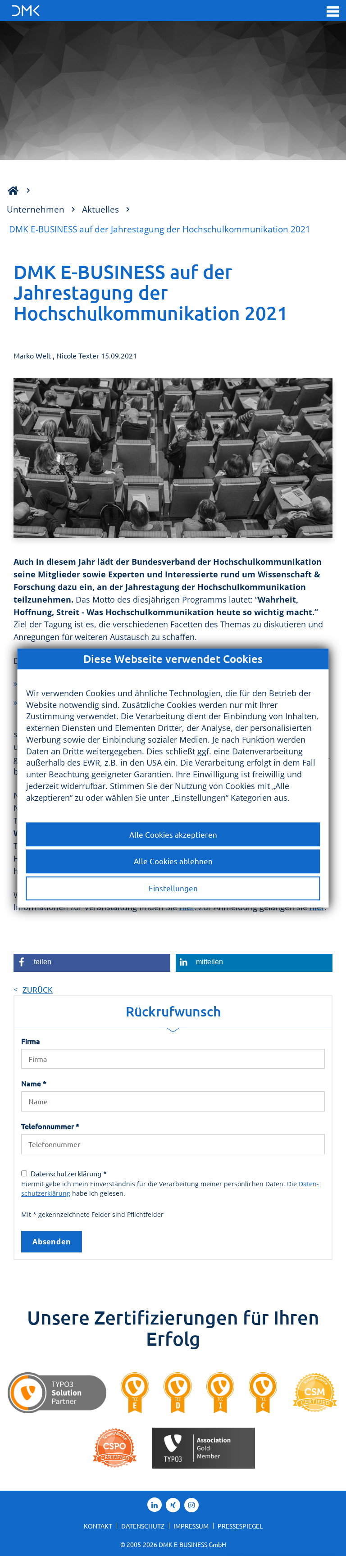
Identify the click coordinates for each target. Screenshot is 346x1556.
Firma (30, 1041)
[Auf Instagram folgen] (191, 1505)
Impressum (191, 1526)
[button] (333, 11)
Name (33, 1083)
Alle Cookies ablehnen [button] (173, 861)
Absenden (51, 1242)
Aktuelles (100, 209)
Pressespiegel (240, 1526)
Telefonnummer (50, 1126)
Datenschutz (142, 1526)
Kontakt (98, 1526)
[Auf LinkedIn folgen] (154, 1504)
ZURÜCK (38, 989)
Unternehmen (35, 209)
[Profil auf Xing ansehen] (173, 1505)
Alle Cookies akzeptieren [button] (173, 834)
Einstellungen (173, 888)
